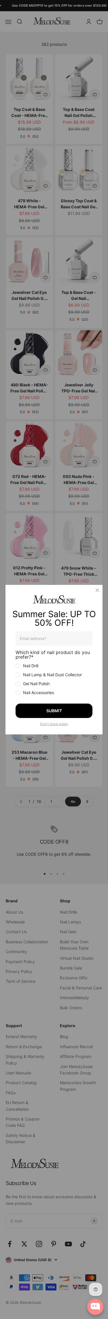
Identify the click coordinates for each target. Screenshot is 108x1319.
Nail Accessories (38, 692)
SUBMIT (54, 710)
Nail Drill (30, 665)
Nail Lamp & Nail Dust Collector (52, 674)
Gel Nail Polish (36, 683)
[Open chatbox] (95, 1307)
